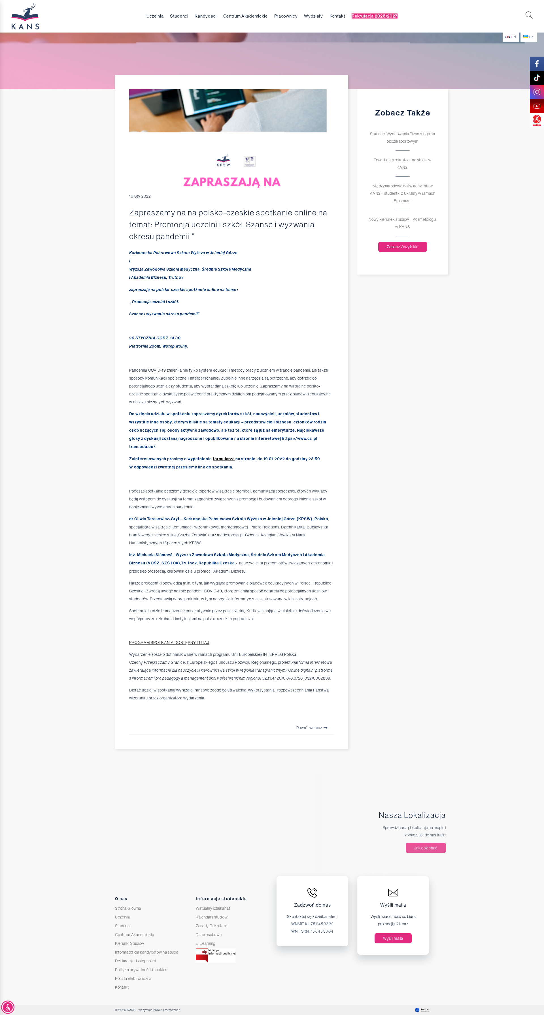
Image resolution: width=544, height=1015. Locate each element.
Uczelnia (155, 16)
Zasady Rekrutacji (212, 926)
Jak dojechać (425, 848)
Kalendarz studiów (212, 917)
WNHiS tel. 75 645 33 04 (312, 931)
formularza (224, 459)
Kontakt (337, 16)
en (513, 37)
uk (531, 37)
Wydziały (313, 16)
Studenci (179, 16)
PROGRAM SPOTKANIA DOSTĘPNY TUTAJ (169, 642)
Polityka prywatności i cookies (141, 969)
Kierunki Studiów (129, 943)
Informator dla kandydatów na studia (146, 952)
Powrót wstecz (309, 727)
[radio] (537, 120)
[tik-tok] (537, 78)
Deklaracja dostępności (135, 961)
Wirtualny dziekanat (213, 908)
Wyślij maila (393, 938)
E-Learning (205, 943)
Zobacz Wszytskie (402, 247)
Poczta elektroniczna (133, 978)
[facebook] (537, 64)
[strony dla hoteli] (420, 1010)
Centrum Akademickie (245, 16)
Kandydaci (205, 16)
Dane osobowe (209, 934)
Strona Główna (128, 908)
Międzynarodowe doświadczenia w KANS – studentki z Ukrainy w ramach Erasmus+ (402, 193)
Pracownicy (286, 16)
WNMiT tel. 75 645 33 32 (312, 924)
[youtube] (537, 106)
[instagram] (537, 92)
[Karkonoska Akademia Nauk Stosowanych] (36, 16)
